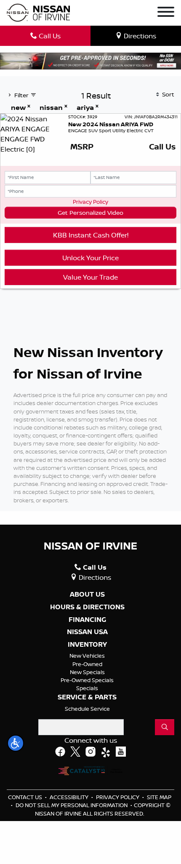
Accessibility (70, 797)
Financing (87, 620)
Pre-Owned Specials (87, 680)
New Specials (87, 672)
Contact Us (25, 797)
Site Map (159, 797)
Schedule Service (87, 708)
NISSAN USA (87, 632)
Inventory (87, 644)
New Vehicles (87, 655)
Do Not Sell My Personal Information (72, 805)
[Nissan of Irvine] (38, 12)
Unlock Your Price (90, 257)
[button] (15, 743)
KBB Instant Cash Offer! (90, 235)
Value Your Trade (90, 277)
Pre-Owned (87, 664)
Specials (87, 688)
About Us (87, 594)
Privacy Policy (90, 201)
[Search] (164, 727)
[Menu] (165, 13)
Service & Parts (87, 697)
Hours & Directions (87, 607)
